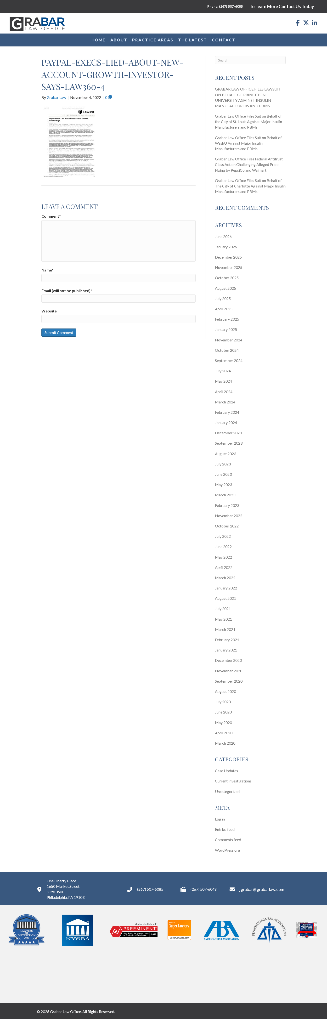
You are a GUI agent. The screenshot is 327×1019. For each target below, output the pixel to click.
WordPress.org (227, 850)
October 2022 (227, 526)
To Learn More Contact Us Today (282, 6)
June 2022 (223, 546)
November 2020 (228, 670)
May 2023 (223, 484)
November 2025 (228, 267)
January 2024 (226, 422)
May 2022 (223, 557)
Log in (220, 819)
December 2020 (228, 660)
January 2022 (226, 588)
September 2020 (228, 681)
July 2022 (223, 536)
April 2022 (223, 567)
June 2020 (223, 712)
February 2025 (227, 319)
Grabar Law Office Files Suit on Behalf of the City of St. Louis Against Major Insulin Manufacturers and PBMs (248, 121)
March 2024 (225, 402)
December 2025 (228, 257)
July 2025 (223, 298)
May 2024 (223, 381)
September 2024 (228, 360)
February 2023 (227, 505)
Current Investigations (233, 781)
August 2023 (225, 453)
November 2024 (228, 340)
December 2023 (228, 432)
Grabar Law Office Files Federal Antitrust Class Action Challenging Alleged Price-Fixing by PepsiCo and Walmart (249, 164)
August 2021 (225, 598)
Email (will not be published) (66, 290)
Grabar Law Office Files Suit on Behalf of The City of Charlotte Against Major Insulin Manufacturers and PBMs (250, 186)
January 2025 (226, 329)
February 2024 (227, 412)
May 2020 (223, 722)
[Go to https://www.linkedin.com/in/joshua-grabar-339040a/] (314, 23)
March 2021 (225, 629)
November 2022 (228, 515)
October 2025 (227, 277)
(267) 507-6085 (150, 889)
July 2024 (223, 370)
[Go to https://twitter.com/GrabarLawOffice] (306, 22)
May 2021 (223, 619)
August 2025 (225, 288)
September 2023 (228, 443)
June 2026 (223, 236)
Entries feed (225, 829)
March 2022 (225, 577)
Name (47, 270)
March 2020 (225, 743)
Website (49, 311)
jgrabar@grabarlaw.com (262, 889)
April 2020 (223, 732)
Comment (51, 216)
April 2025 (223, 308)
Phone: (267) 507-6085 (225, 6)
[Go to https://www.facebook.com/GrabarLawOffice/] (298, 23)
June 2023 (223, 474)
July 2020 (223, 701)
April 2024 (223, 391)
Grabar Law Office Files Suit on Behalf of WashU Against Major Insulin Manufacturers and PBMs (248, 143)
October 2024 (227, 350)
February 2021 (227, 639)
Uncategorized (227, 791)
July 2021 (223, 608)
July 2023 (223, 464)
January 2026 (226, 246)
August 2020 (225, 691)
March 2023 (225, 495)
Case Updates (226, 770)
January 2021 (226, 650)
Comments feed (228, 839)
